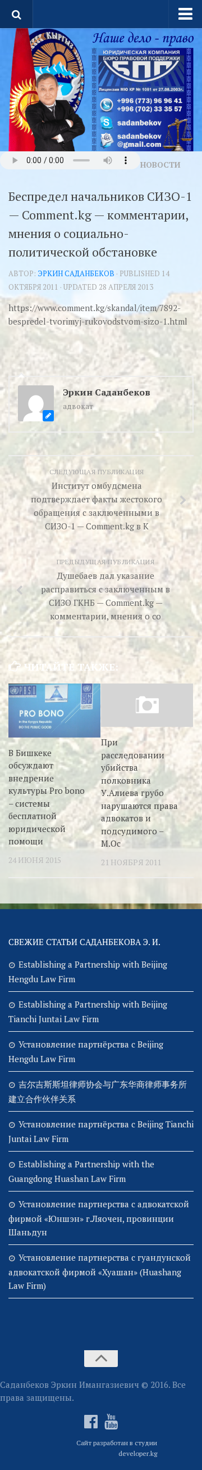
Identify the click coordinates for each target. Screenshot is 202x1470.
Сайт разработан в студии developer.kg (116, 1448)
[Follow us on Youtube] (111, 1421)
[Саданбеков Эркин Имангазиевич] (91, 1421)
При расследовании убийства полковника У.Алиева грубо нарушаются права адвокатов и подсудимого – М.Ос (139, 792)
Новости (160, 164)
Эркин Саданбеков (76, 273)
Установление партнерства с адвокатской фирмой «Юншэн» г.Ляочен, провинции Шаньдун (98, 1218)
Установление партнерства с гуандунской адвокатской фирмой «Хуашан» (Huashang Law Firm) (99, 1271)
